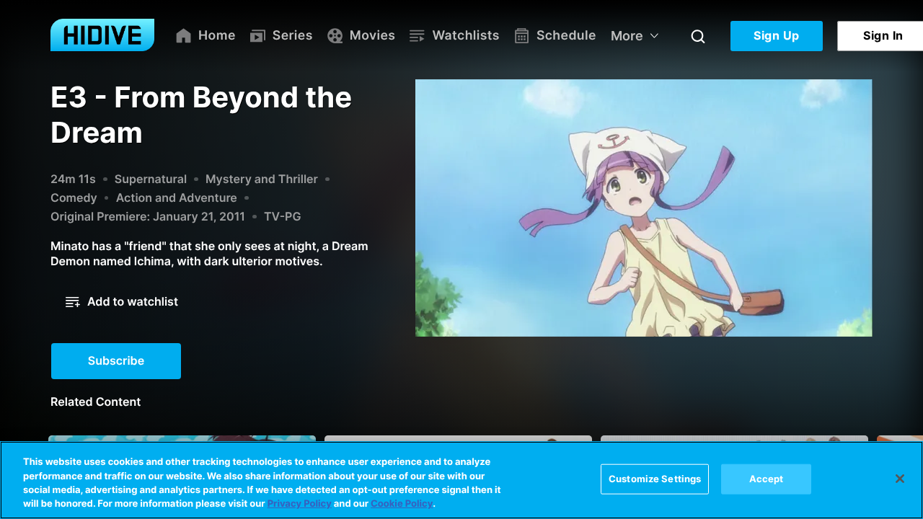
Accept (766, 478)
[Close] (900, 478)
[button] (122, 302)
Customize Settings (655, 478)
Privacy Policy (300, 504)
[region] (461, 480)
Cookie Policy (402, 504)
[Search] (698, 36)
